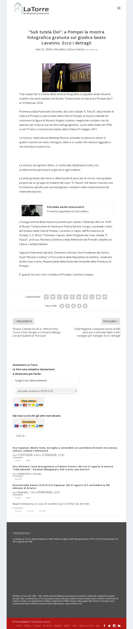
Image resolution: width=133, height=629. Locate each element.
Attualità (59, 49)
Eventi (80, 49)
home (19, 625)
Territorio (47, 625)
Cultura (70, 49)
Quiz (98, 625)
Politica (27, 625)
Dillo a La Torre (86, 625)
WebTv (67, 625)
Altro (75, 625)
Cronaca (37, 625)
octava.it (24, 621)
